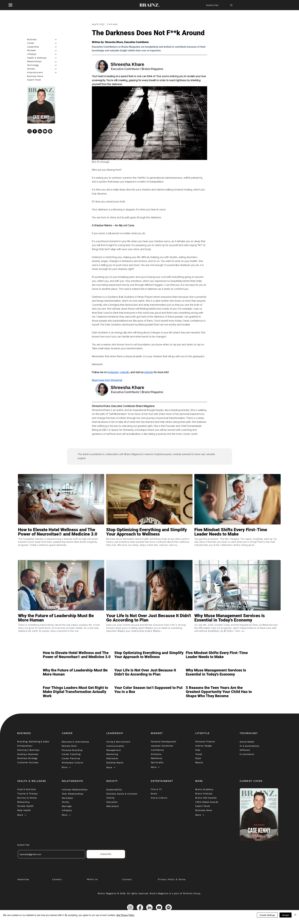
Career (30, 43)
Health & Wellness (36, 58)
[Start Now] (61, 543)
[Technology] (56, 65)
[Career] (56, 43)
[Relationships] (56, 62)
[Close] (295, 915)
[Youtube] (45, 131)
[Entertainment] (56, 72)
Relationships (34, 61)
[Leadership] (56, 47)
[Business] (56, 39)
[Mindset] (56, 50)
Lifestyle (31, 54)
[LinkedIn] (40, 131)
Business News (35, 76)
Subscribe (212, 5)
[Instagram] (29, 131)
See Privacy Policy (125, 915)
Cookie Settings (267, 915)
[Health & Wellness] (56, 58)
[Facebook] (35, 131)
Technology (33, 65)
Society (31, 69)
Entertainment (35, 72)
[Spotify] (50, 131)
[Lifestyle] (56, 54)
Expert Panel (34, 80)
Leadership (33, 46)
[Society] (56, 69)
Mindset (31, 50)
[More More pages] (70, 767)
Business (31, 39)
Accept (285, 915)
